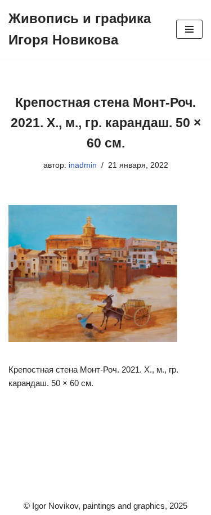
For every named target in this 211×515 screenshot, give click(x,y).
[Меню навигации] (189, 29)
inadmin (83, 165)
